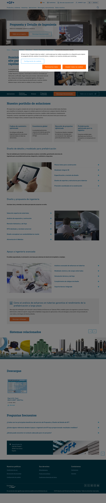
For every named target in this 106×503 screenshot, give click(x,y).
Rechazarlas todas (51, 67)
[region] (53, 61)
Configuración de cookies (32, 61)
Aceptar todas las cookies (74, 67)
